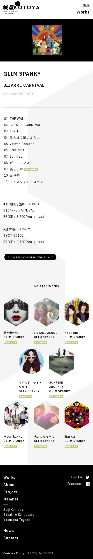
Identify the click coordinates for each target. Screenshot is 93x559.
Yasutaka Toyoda (17, 520)
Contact (11, 538)
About (9, 484)
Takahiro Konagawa (19, 515)
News (8, 530)
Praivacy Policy (14, 553)
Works (9, 477)
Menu (86, 4)
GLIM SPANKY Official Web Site (28, 257)
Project (10, 492)
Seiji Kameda (13, 510)
